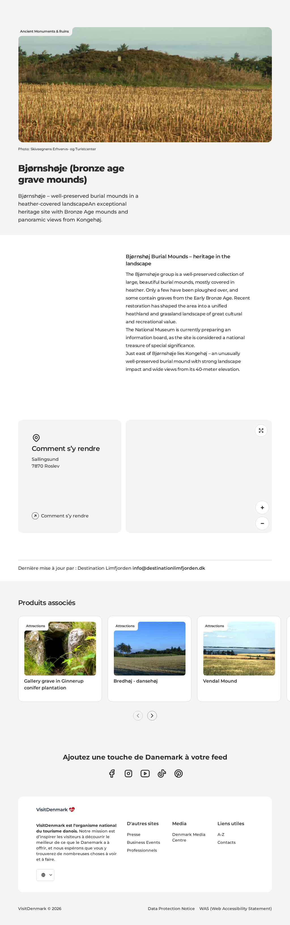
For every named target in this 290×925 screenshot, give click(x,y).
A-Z (221, 834)
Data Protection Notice (171, 908)
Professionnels (142, 850)
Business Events (143, 842)
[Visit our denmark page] (112, 773)
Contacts (227, 842)
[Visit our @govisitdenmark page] (162, 773)
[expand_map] (261, 430)
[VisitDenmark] (55, 809)
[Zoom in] (262, 507)
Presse (133, 834)
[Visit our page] (128, 773)
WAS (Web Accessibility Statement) (235, 908)
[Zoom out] (262, 523)
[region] (199, 476)
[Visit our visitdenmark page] (145, 773)
